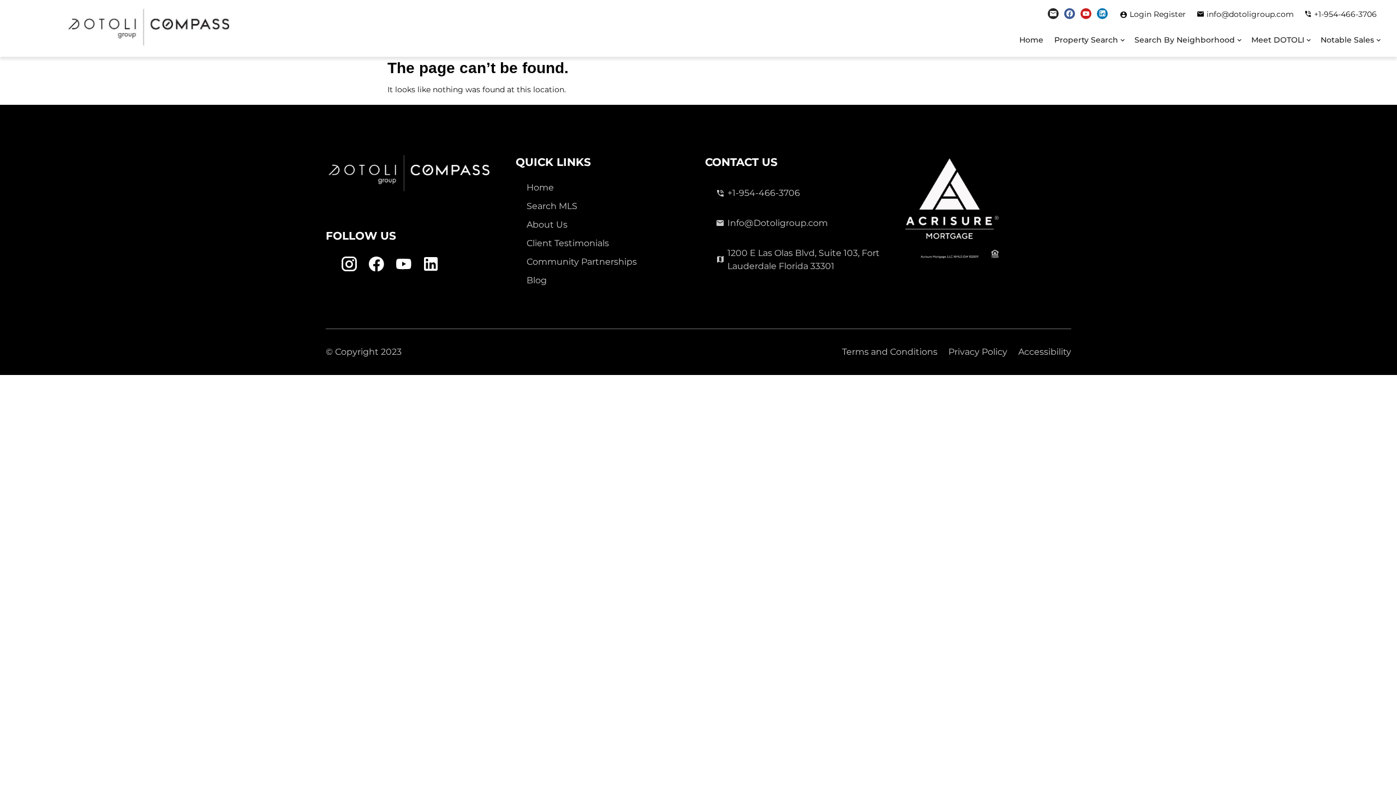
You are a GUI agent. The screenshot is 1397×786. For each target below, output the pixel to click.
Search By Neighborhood (1185, 40)
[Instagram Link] (1053, 13)
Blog (537, 280)
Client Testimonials (568, 243)
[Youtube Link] (1085, 13)
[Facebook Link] (1069, 13)
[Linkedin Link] (1102, 13)
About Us (547, 224)
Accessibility (1044, 352)
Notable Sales (1347, 40)
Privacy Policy (977, 352)
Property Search (1086, 40)
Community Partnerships (582, 262)
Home (1031, 40)
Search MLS (552, 206)
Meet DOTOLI (1277, 40)
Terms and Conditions (890, 352)
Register (1170, 14)
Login (1142, 14)
